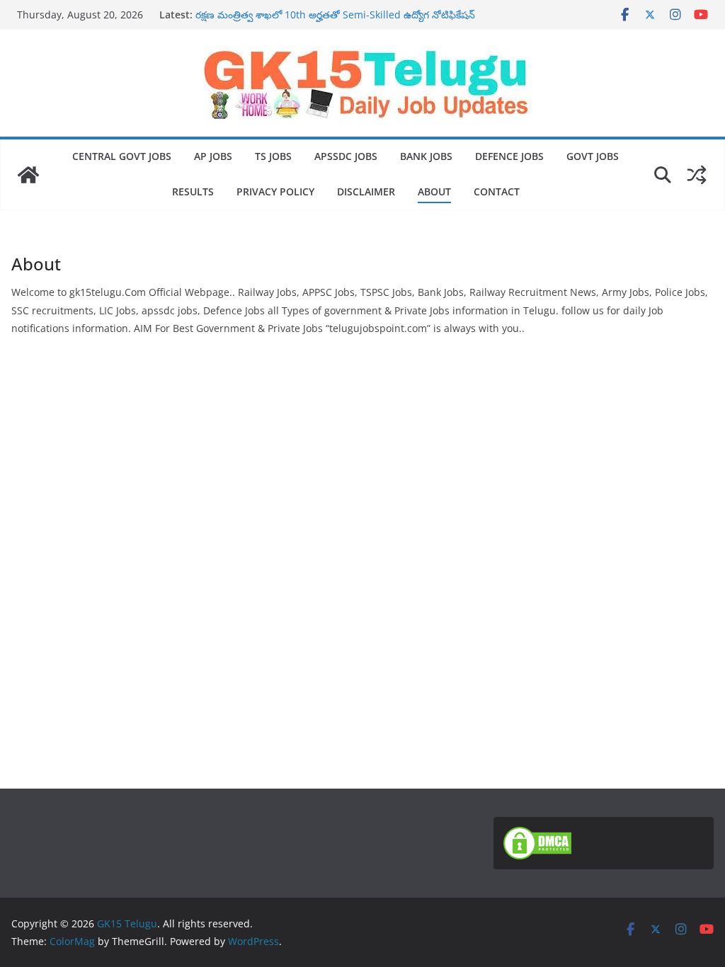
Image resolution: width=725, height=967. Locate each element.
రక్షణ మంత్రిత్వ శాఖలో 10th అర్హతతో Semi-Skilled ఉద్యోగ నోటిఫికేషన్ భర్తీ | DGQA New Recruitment (335, 21)
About (434, 191)
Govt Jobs (592, 156)
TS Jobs (273, 156)
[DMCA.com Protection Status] (537, 835)
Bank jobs (426, 156)
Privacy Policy (275, 191)
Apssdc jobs (345, 156)
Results (193, 191)
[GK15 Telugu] (28, 175)
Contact (497, 191)
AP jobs (213, 156)
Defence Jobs (509, 156)
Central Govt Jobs (121, 156)
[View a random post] (697, 175)
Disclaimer (366, 191)
